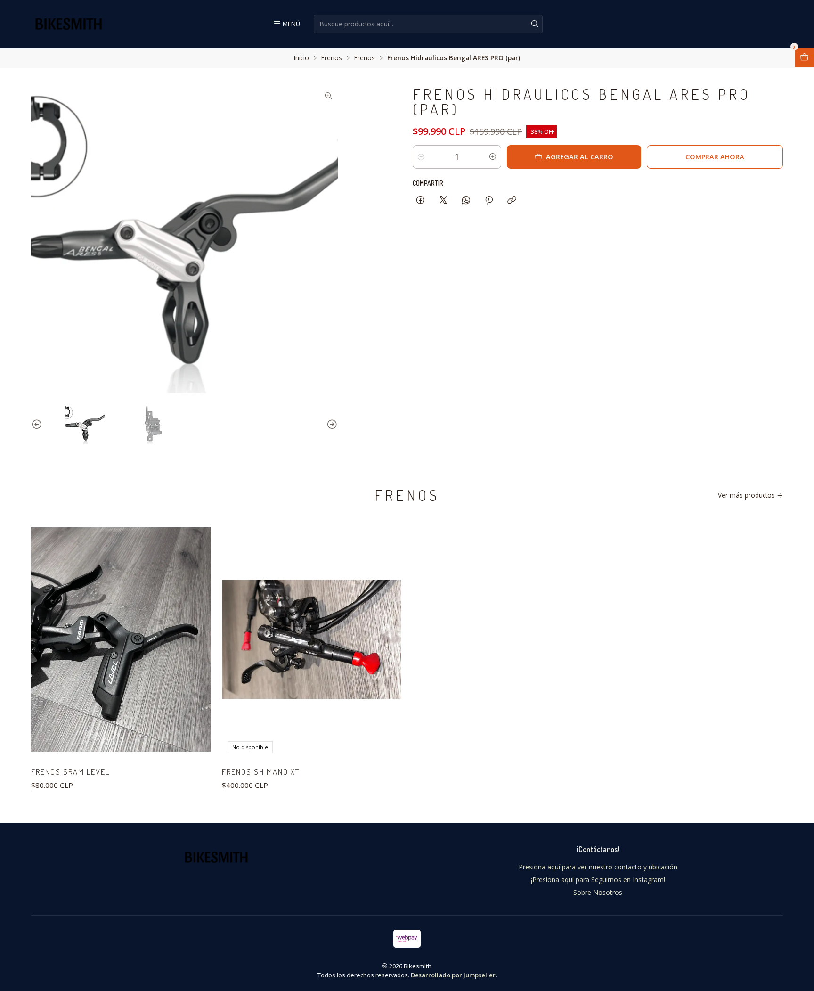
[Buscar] (535, 24)
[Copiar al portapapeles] (512, 200)
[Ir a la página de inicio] (68, 23)
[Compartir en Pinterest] (489, 200)
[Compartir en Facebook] (420, 200)
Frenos (331, 58)
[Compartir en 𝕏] (443, 200)
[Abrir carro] (804, 57)
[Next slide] (331, 424)
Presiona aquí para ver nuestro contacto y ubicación (598, 866)
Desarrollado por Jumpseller (453, 975)
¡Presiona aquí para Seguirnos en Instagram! (598, 879)
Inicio (301, 58)
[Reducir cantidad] (421, 157)
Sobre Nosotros (597, 892)
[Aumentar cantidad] (493, 157)
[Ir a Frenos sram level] (121, 639)
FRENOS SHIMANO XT (261, 772)
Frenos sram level (70, 772)
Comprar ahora (714, 156)
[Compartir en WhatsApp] (466, 200)
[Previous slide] (38, 424)
